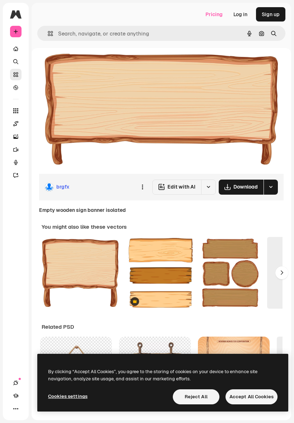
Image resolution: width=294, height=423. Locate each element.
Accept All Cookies (251, 397)
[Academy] (16, 395)
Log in (240, 14)
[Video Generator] (16, 149)
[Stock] (16, 74)
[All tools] (16, 111)
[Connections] (16, 383)
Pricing (214, 14)
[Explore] (16, 87)
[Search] (16, 61)
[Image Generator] (16, 136)
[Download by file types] (271, 187)
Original (85, 64)
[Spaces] (16, 123)
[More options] (142, 187)
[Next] (281, 273)
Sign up (271, 14)
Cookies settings (67, 396)
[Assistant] (16, 175)
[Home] (16, 48)
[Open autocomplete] (47, 33)
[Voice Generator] (16, 162)
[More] (16, 408)
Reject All (196, 397)
